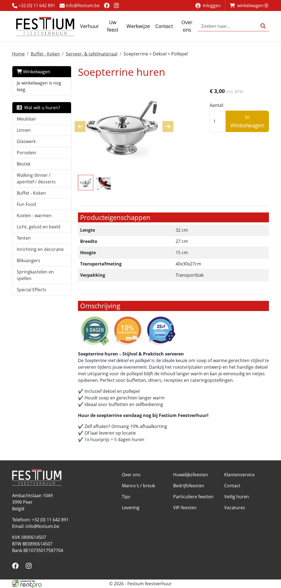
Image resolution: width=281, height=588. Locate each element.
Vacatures (234, 508)
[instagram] (116, 5)
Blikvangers (28, 260)
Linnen (24, 130)
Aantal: (217, 105)
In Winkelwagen (247, 121)
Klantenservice (239, 475)
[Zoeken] (263, 26)
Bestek (23, 164)
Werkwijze (138, 26)
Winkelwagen (36, 72)
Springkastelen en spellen (35, 275)
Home (18, 54)
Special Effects (31, 290)
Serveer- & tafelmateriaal (91, 54)
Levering (130, 508)
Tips (126, 497)
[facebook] (106, 5)
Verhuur (89, 26)
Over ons (186, 26)
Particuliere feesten (193, 497)
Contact (164, 26)
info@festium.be (82, 5)
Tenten (24, 238)
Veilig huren (236, 497)
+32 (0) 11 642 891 (36, 5)
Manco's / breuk (138, 486)
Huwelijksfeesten (190, 475)
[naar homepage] (45, 26)
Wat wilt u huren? (41, 108)
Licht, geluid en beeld (38, 227)
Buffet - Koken (45, 54)
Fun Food (26, 204)
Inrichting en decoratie (40, 249)
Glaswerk (26, 141)
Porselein (26, 153)
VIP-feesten (184, 508)
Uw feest (112, 26)
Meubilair (26, 119)
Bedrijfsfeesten (188, 486)
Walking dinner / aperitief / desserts (36, 178)
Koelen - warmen (34, 215)
